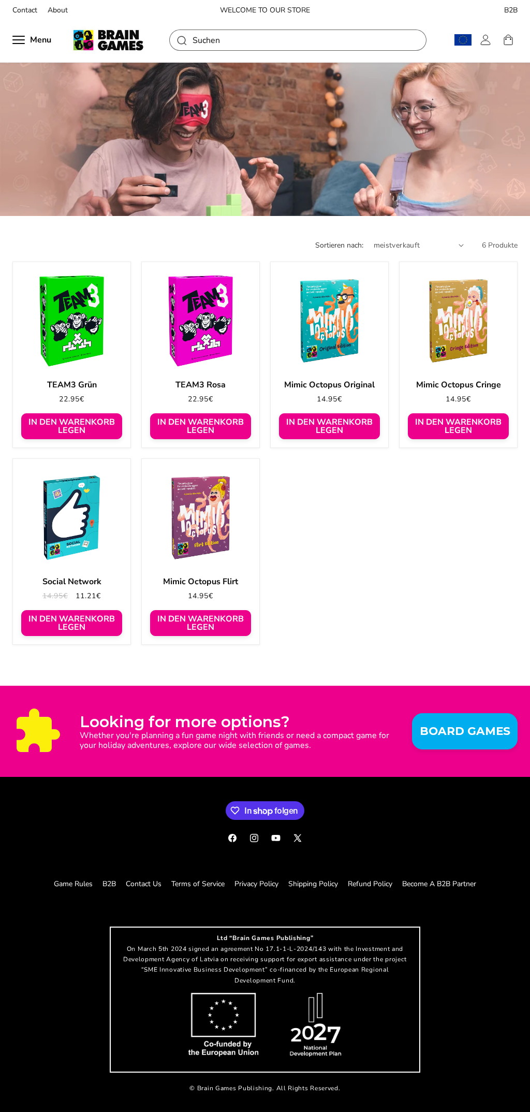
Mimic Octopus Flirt (200, 582)
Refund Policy (370, 884)
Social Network (71, 582)
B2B (511, 10)
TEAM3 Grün (72, 385)
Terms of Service (198, 884)
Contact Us (143, 884)
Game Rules (73, 884)
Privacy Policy (256, 884)
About (58, 10)
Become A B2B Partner (439, 884)
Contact (24, 10)
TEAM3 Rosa (200, 385)
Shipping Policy (313, 884)
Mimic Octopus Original (329, 385)
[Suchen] (181, 40)
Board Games (465, 731)
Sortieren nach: (339, 245)
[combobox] (298, 40)
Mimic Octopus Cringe (458, 385)
